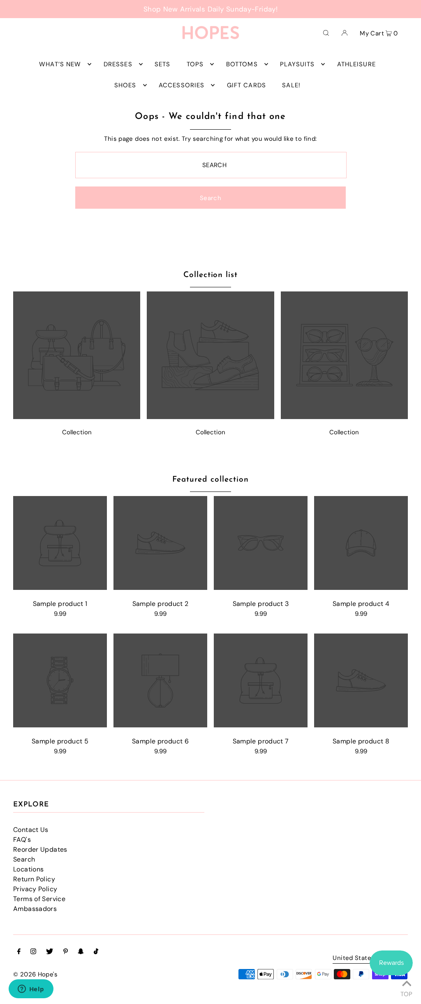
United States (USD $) (366, 958)
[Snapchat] (81, 952)
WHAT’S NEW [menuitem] (60, 64)
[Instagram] (33, 952)
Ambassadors (35, 908)
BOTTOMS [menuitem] (242, 64)
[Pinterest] (65, 952)
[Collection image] (76, 416)
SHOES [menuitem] (125, 85)
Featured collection (210, 480)
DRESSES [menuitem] (118, 64)
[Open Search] (326, 32)
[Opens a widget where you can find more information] (30, 989)
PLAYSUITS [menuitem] (297, 64)
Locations (28, 869)
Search (24, 859)
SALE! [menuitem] (291, 85)
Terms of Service (39, 899)
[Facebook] (19, 952)
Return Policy (34, 879)
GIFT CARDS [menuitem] (246, 85)
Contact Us (31, 829)
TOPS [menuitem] (195, 64)
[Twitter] (49, 952)
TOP (406, 993)
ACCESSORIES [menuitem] (181, 85)
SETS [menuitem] (163, 64)
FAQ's (22, 839)
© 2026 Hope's (35, 974)
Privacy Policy (35, 889)
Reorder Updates (40, 849)
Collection (77, 432)
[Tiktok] (96, 952)
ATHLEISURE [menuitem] (356, 64)
